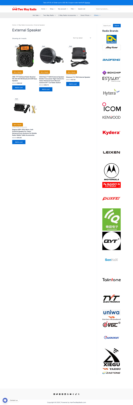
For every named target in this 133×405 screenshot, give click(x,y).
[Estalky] (111, 79)
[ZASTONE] (111, 373)
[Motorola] (111, 171)
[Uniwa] (111, 312)
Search (116, 25)
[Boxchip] (111, 72)
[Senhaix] (111, 260)
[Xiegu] (111, 357)
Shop (51, 9)
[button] (46, 8)
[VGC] (111, 324)
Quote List (81, 9)
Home (43, 9)
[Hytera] (111, 92)
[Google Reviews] (68, 394)
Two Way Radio (48, 15)
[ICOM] (111, 107)
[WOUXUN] (111, 337)
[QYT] (111, 241)
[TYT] (111, 299)
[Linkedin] (65, 394)
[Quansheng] (111, 219)
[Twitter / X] (79, 394)
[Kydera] (111, 133)
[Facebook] (54, 394)
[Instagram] (60, 394)
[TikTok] (76, 394)
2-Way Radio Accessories (67, 15)
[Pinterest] (62, 394)
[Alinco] (111, 39)
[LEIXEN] (111, 152)
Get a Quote (18, 72)
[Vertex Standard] (111, 318)
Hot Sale (36, 15)
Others (96, 15)
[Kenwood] (111, 117)
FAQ (72, 9)
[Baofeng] (111, 60)
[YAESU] (111, 369)
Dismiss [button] (87, 3)
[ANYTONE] (111, 47)
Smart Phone (85, 15)
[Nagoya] (111, 185)
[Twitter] (57, 394)
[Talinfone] (111, 280)
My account (62, 9)
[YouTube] (70, 394)
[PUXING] (111, 198)
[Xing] (73, 394)
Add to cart (19, 87)
